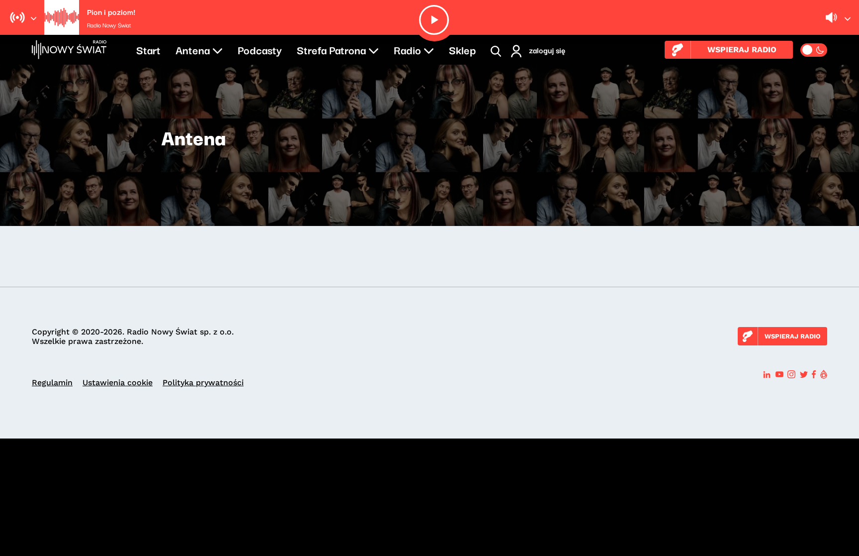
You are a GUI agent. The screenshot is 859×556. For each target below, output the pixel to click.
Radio (407, 49)
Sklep (462, 49)
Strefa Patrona (331, 49)
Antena (192, 49)
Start (148, 49)
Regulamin (52, 382)
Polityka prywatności (203, 382)
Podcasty (260, 49)
